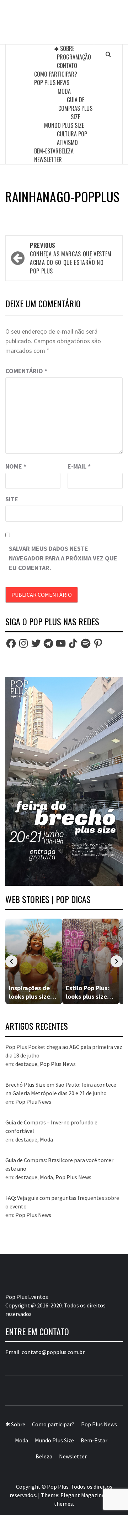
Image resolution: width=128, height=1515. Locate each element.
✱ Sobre (64, 48)
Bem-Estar (46, 151)
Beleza (66, 151)
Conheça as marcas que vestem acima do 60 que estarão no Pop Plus (71, 258)
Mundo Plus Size (64, 125)
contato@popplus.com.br (53, 1351)
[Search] (108, 54)
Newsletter (48, 159)
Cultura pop (72, 134)
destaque (26, 1063)
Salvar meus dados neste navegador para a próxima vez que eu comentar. (63, 558)
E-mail (79, 466)
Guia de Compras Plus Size (75, 108)
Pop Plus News (51, 82)
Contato (67, 65)
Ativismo (67, 142)
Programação (74, 57)
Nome (15, 466)
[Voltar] (11, 961)
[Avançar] (117, 961)
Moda (64, 91)
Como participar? (55, 74)
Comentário (26, 371)
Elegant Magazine (82, 1495)
